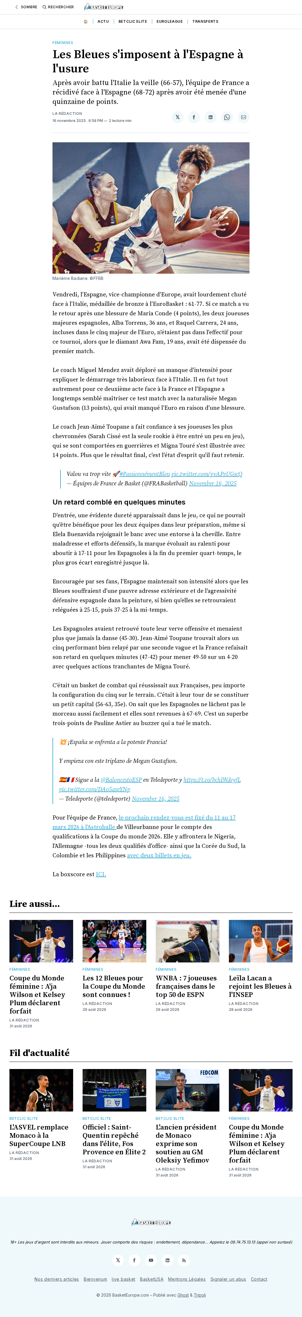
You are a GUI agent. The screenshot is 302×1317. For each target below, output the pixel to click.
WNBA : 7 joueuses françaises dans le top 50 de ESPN (186, 986)
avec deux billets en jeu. (159, 855)
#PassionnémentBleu (144, 474)
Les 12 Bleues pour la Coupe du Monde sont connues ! (114, 986)
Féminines (62, 42)
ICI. (101, 874)
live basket (123, 1279)
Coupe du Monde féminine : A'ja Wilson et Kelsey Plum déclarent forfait (37, 995)
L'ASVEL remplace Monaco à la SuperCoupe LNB (38, 1135)
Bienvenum (95, 1279)
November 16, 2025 (213, 483)
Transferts (205, 21)
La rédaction (67, 113)
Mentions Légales (187, 1279)
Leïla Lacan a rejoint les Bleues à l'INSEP (260, 986)
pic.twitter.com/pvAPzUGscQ (206, 474)
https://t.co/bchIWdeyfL (212, 780)
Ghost (183, 1295)
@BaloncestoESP (121, 780)
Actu (103, 21)
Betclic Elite (133, 21)
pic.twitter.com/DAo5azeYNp (94, 789)
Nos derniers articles (57, 1279)
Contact (259, 1279)
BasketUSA (151, 1279)
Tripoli (200, 1295)
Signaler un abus (228, 1279)
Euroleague (170, 21)
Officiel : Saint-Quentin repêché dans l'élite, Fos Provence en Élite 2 (114, 1140)
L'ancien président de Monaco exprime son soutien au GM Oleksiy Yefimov (186, 1144)
